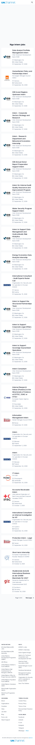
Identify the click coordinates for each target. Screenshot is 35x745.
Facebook (21, 717)
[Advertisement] (17, 24)
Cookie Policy (22, 701)
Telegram (21, 728)
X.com (20, 722)
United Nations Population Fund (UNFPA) (8, 680)
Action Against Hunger (25, 652)
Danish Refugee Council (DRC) (25, 666)
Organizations (5, 703)
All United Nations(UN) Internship (7, 652)
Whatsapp (21, 730)
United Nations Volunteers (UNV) (8, 685)
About (3, 701)
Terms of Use (22, 706)
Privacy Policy (22, 703)
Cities (2, 709)
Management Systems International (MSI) (25, 673)
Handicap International (25, 670)
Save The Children (24, 683)
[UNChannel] (8, 2)
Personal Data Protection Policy (25, 709)
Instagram (21, 725)
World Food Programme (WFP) (8, 693)
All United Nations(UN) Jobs (7, 648)
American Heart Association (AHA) (24, 662)
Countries (4, 706)
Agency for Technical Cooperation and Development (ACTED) (25, 657)
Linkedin (21, 720)
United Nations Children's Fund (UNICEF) (8, 665)
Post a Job (4, 717)
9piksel (30, 737)
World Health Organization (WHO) (8, 689)
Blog (2, 714)
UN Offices (4, 662)
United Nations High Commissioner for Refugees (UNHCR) (6, 670)
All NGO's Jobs (23, 647)
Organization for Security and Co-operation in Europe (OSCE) (26, 679)
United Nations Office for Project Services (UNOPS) (8, 676)
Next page (29, 598)
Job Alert (3, 711)
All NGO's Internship (24, 650)
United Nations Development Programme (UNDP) (8, 657)
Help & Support (5, 720)
